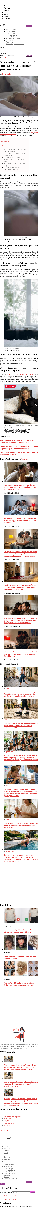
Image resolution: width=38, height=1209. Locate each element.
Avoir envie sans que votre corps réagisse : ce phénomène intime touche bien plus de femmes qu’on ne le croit (20, 587)
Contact (6, 1120)
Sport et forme (9, 752)
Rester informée (12, 29)
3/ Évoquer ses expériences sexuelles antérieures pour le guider (14, 159)
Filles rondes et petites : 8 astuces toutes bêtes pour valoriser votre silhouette (19, 931)
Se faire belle (11, 31)
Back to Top (4, 1130)
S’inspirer (9, 40)
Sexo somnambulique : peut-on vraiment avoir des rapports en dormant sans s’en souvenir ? (20, 520)
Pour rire (9, 42)
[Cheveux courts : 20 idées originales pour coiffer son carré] (21, 942)
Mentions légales (9, 1123)
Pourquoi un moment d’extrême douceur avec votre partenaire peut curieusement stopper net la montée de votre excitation (20, 554)
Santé (6, 12)
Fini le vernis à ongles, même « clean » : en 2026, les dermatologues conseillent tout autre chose (21, 825)
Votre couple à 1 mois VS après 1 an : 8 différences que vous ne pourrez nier (19, 441)
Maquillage (13, 35)
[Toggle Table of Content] (1, 146)
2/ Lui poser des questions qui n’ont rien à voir (14, 154)
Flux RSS (7, 1125)
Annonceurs (7, 1118)
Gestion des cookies (10, 1122)
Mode (6, 14)
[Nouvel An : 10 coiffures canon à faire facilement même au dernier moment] (21, 969)
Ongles (12, 36)
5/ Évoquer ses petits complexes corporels (11, 168)
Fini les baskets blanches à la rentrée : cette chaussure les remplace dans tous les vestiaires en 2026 (21, 726)
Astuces (7, 8)
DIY (5, 21)
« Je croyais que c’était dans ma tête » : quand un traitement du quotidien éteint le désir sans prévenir (21, 487)
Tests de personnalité (15, 44)
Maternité (7, 19)
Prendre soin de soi (13, 38)
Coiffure (7, 16)
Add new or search (6, 1192)
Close (2, 1184)
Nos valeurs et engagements (12, 1117)
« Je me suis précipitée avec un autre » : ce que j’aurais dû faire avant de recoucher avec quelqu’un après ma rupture (20, 620)
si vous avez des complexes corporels (20, 374)
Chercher (28, 26)
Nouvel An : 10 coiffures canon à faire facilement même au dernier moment (19, 984)
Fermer (2, 1143)
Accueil (6, 6)
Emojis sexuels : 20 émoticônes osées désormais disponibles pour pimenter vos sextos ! (19, 447)
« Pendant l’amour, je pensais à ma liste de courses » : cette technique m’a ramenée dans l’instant (21, 654)
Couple (6, 10)
